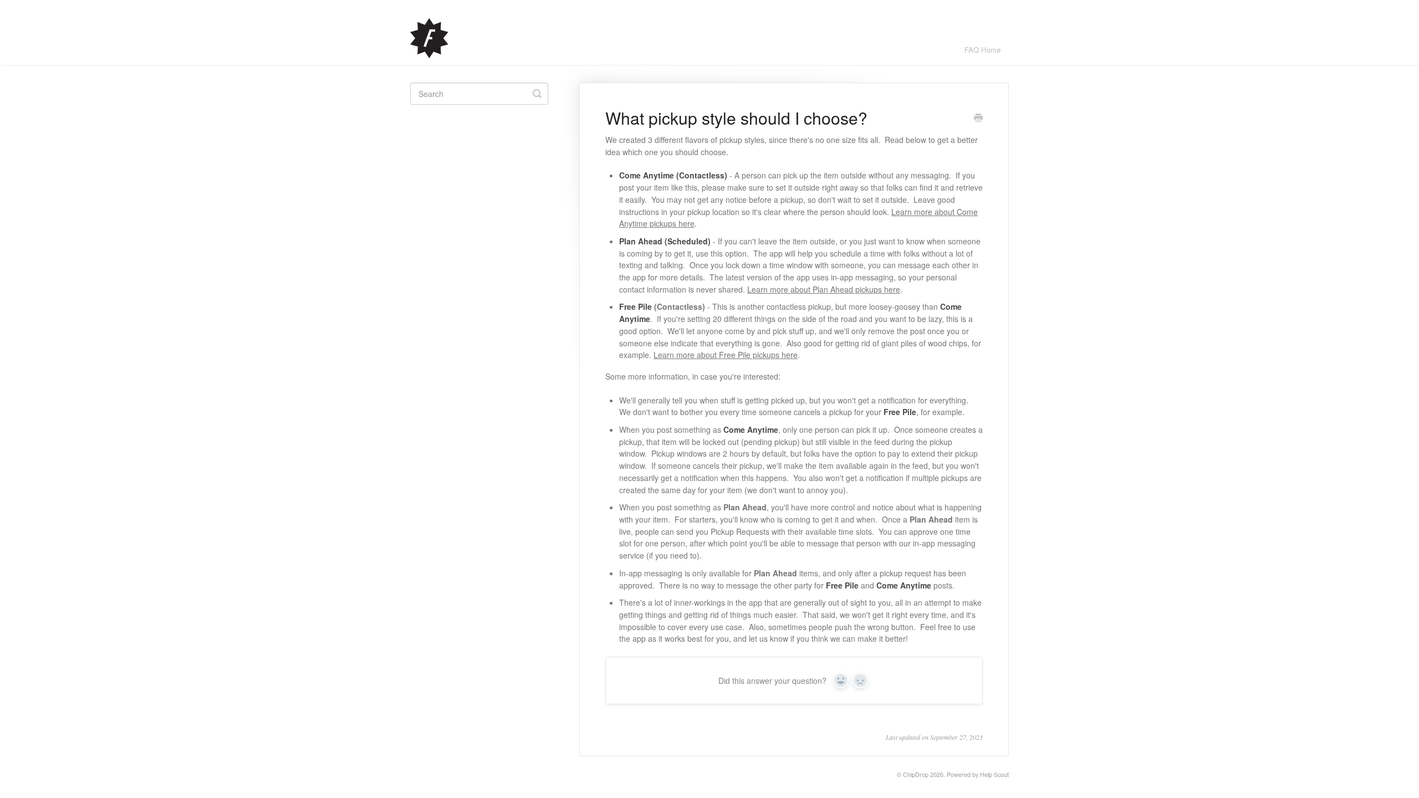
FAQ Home (982, 49)
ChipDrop (915, 774)
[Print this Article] (978, 118)
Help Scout (994, 774)
